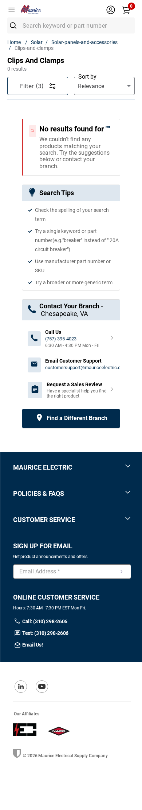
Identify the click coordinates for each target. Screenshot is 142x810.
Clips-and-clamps (34, 48)
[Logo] (42, 10)
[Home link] (15, 42)
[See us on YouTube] (42, 686)
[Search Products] (15, 25)
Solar (37, 42)
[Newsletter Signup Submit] (121, 571)
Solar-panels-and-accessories (84, 42)
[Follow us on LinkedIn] (20, 686)
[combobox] (71, 25)
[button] (72, 467)
